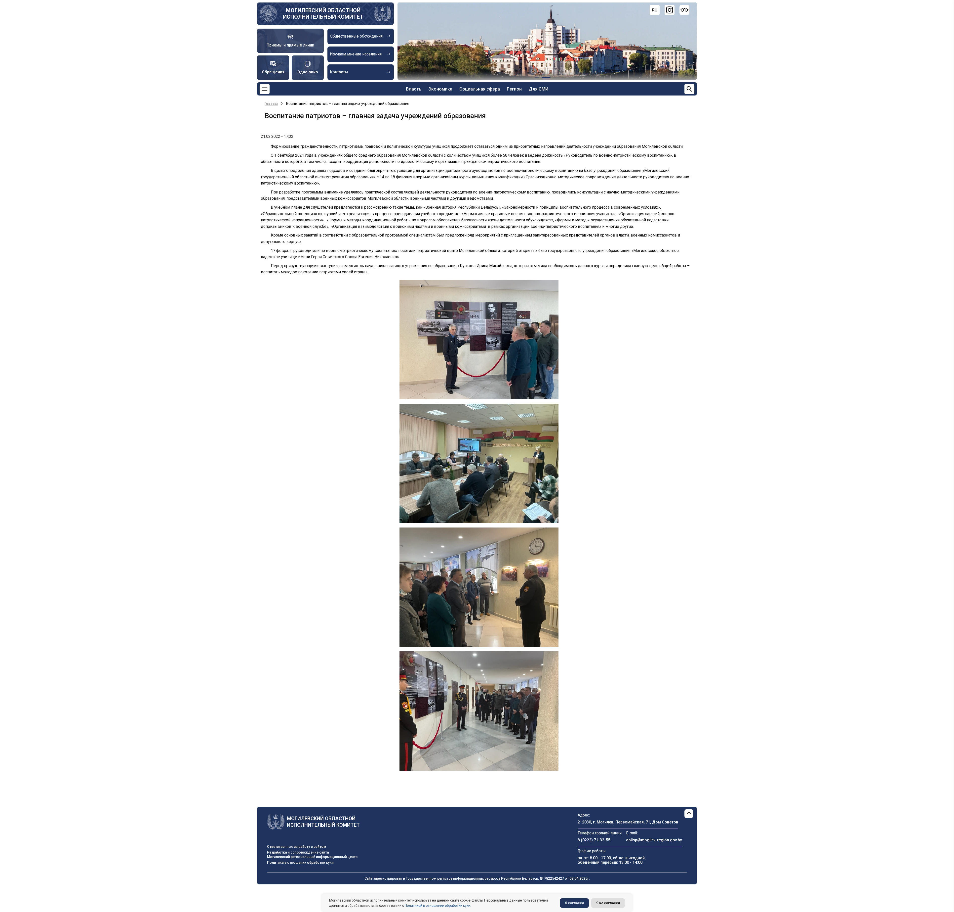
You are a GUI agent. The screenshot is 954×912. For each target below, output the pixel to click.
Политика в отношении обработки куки (300, 862)
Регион (514, 89)
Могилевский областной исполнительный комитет (323, 13)
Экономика (440, 89)
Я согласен (574, 903)
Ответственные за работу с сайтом (296, 847)
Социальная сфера (479, 89)
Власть (413, 89)
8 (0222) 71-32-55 (594, 840)
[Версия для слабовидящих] (684, 10)
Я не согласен (608, 903)
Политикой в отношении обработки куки (437, 906)
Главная (271, 104)
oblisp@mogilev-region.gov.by (654, 840)
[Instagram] (670, 10)
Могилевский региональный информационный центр (312, 857)
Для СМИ (538, 89)
